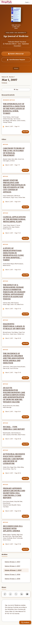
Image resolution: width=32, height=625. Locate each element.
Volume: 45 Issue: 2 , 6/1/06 (12, 578)
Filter (17, 89)
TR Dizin (16, 68)
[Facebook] (4, 594)
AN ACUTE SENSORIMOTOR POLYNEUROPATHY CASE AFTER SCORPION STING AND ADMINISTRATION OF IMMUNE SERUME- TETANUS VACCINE (14, 395)
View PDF (25, 131)
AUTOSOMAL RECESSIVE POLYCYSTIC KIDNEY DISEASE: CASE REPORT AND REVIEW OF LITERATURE (14, 459)
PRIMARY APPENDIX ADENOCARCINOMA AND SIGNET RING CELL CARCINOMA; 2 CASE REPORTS (14, 493)
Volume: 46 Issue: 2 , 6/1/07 (12, 566)
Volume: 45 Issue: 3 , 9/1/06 (12, 574)
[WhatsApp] (10, 594)
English (27, 2)
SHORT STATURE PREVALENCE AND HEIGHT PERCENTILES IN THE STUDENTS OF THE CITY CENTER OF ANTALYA (14, 186)
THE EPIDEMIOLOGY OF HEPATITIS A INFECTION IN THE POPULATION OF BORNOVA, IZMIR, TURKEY (14, 108)
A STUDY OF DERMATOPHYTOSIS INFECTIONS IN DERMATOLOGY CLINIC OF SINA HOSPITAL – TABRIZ (13, 254)
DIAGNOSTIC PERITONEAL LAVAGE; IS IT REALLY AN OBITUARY (14, 326)
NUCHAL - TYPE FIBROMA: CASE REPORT (14, 428)
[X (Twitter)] (16, 594)
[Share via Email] (27, 594)
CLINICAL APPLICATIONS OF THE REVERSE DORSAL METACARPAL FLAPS (14, 219)
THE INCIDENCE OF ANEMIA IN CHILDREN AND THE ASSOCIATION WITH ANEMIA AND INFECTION (13, 358)
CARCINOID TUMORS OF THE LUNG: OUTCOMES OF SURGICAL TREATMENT (14, 151)
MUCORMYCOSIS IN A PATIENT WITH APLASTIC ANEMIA (12, 528)
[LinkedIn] (21, 594)
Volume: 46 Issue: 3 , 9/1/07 (12, 562)
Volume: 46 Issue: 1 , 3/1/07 (13, 570)
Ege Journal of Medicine (16, 36)
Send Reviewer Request (17, 59)
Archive (4, 554)
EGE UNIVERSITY (20, 32)
